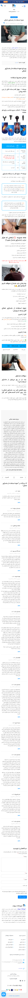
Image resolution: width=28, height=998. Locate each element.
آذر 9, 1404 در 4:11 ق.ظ (15, 823)
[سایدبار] (26, 297)
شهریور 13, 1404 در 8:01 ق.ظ (14, 725)
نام (26, 873)
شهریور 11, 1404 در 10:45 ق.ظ (14, 579)
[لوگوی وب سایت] (14, 5)
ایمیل (25, 879)
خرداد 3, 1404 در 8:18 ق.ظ (15, 528)
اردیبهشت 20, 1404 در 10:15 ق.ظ (13, 510)
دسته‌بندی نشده (12, 11)
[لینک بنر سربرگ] (14, 2)
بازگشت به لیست (14, 477)
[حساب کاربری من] (5, 5)
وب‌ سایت (25, 885)
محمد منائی (19, 23)
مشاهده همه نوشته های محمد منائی (14, 470)
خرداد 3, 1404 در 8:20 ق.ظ (15, 553)
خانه (18, 11)
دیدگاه (25, 856)
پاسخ (19, 502)
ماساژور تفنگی (15, 48)
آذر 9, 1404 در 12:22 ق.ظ (15, 796)
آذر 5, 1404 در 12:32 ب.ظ (15, 614)
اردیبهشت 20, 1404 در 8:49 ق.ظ (13, 493)
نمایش (17, 62)
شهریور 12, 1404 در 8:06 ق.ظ (14, 660)
